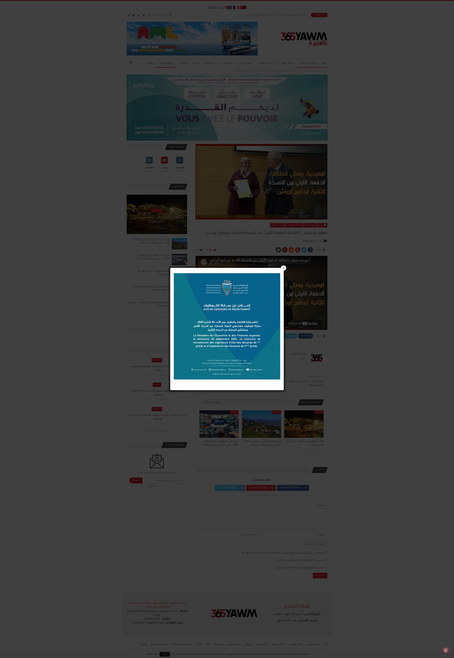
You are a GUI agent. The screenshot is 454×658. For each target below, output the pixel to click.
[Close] (283, 268)
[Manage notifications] (446, 650)
